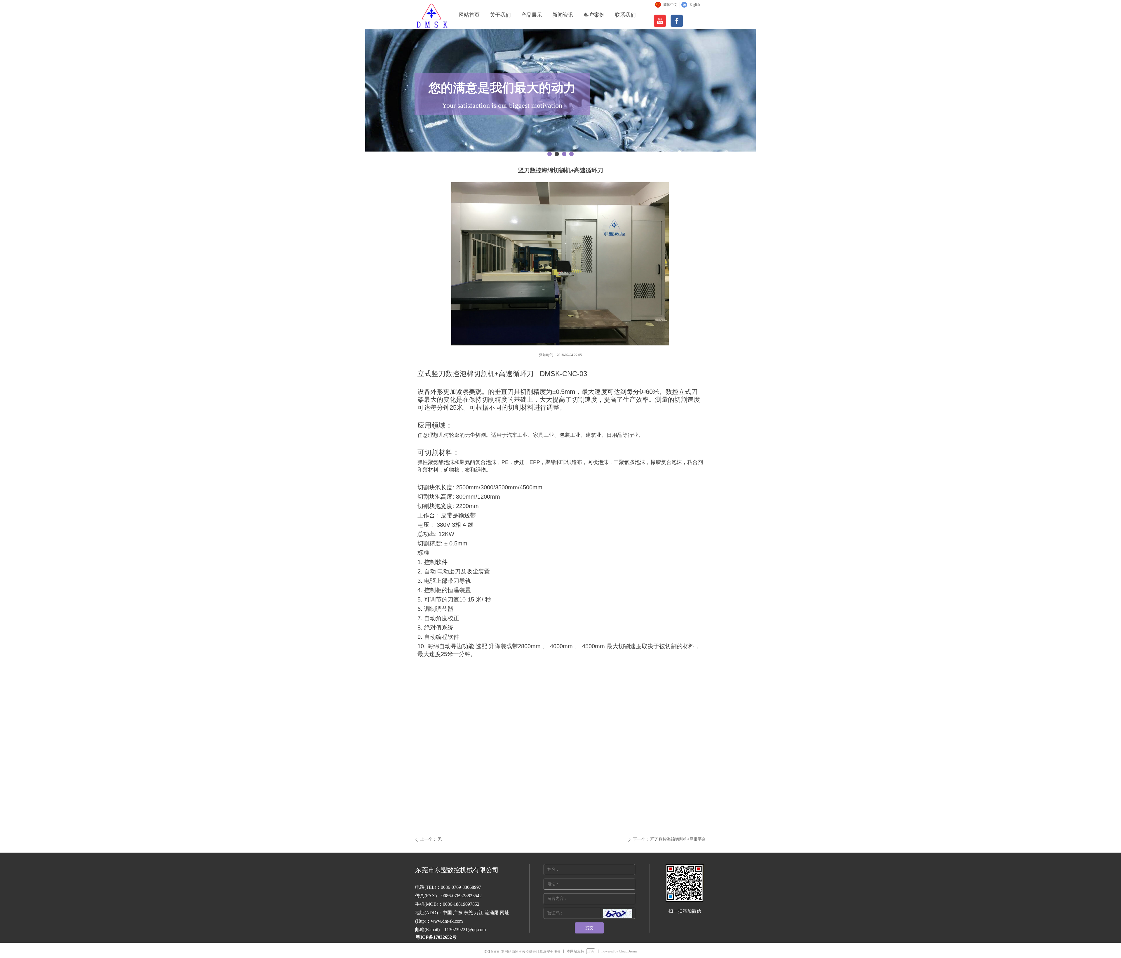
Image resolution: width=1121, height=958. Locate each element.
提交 (589, 928)
